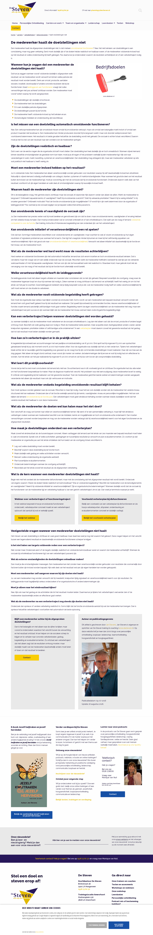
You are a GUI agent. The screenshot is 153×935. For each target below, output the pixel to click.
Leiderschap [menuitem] (94, 23)
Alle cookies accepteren (118, 925)
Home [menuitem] (15, 23)
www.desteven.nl (126, 628)
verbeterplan (85, 328)
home (13, 35)
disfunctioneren (42, 35)
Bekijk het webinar (26, 518)
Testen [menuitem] (120, 23)
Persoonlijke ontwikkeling (124, 898)
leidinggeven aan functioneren (40, 87)
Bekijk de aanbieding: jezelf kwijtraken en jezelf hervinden (31, 815)
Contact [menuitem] (16, 28)
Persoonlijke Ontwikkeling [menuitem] (32, 23)
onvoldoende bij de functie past (39, 397)
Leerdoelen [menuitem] (107, 23)
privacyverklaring (122, 839)
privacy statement (39, 932)
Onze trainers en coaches (124, 881)
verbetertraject (29, 35)
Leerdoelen (117, 895)
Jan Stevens (111, 625)
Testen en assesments (122, 884)
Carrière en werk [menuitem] (54, 23)
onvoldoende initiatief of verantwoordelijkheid (69, 242)
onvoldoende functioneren (82, 48)
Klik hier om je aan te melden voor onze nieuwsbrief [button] (76, 840)
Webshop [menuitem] (129, 23)
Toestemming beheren (96, 925)
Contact (26, 658)
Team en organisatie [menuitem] (74, 23)
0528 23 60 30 (63, 10)
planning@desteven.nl (100, 10)
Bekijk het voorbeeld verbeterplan (100, 518)
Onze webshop (119, 891)
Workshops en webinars (123, 888)
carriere (20, 35)
